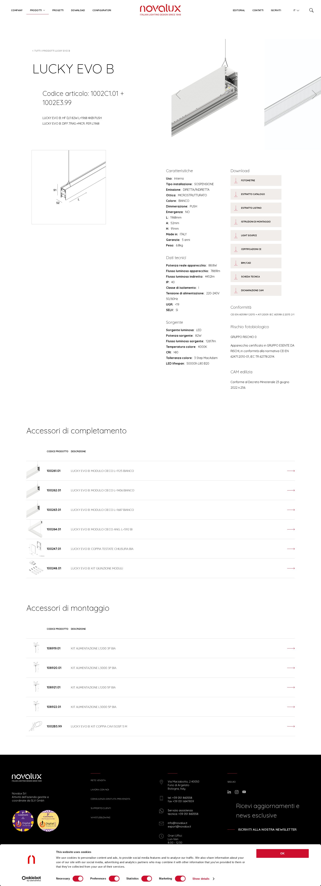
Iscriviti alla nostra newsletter (267, 829)
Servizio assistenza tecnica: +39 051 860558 (183, 812)
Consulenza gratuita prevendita (110, 799)
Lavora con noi (100, 789)
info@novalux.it (177, 823)
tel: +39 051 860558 (180, 797)
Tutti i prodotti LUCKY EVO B (52, 50)
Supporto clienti (101, 808)
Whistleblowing (100, 817)
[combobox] (295, 10)
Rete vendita (98, 780)
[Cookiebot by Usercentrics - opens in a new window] (31, 879)
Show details (200, 878)
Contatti (258, 10)
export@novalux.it (179, 826)
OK (282, 853)
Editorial (239, 10)
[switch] (114, 879)
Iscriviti (276, 10)
